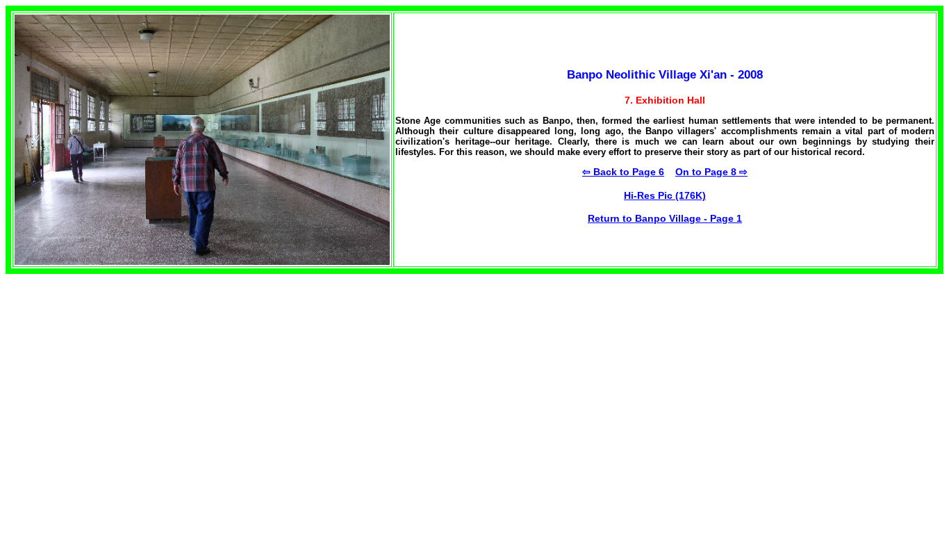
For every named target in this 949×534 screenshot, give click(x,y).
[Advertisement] (122, 371)
